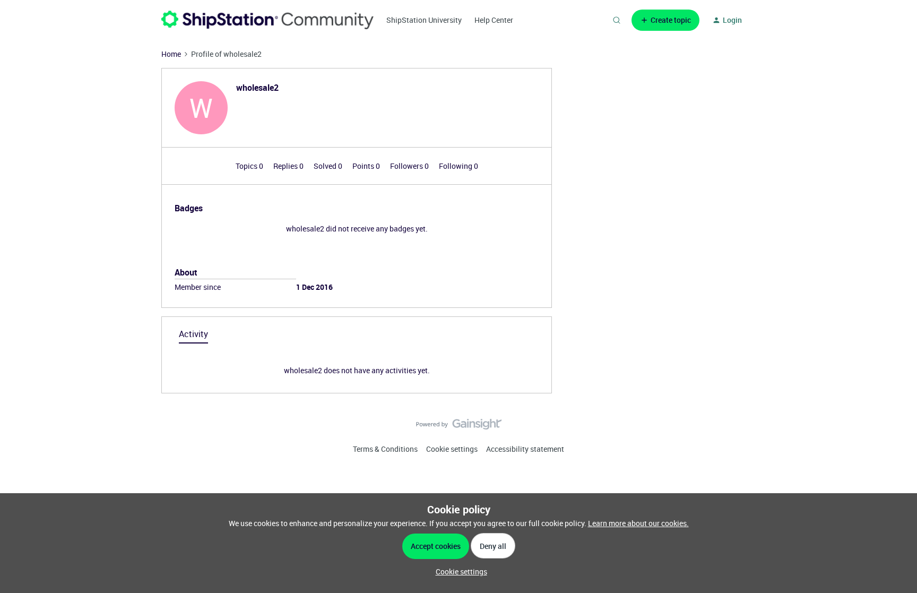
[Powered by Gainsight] (458, 427)
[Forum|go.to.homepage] (267, 20)
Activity (193, 334)
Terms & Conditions (385, 449)
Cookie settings (452, 449)
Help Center (493, 20)
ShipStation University (424, 20)
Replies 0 (289, 166)
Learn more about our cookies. (638, 523)
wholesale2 (257, 87)
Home (171, 54)
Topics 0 (250, 166)
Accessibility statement (525, 449)
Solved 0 (329, 166)
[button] (665, 20)
